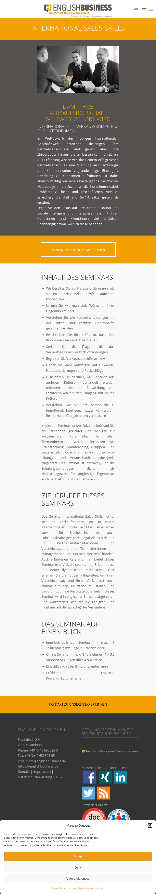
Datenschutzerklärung (63, 888)
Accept (78, 856)
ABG (58, 777)
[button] (150, 825)
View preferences (78, 878)
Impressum (42, 771)
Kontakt (24, 771)
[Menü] (151, 9)
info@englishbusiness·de (47, 761)
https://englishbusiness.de (38, 766)
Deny (78, 867)
